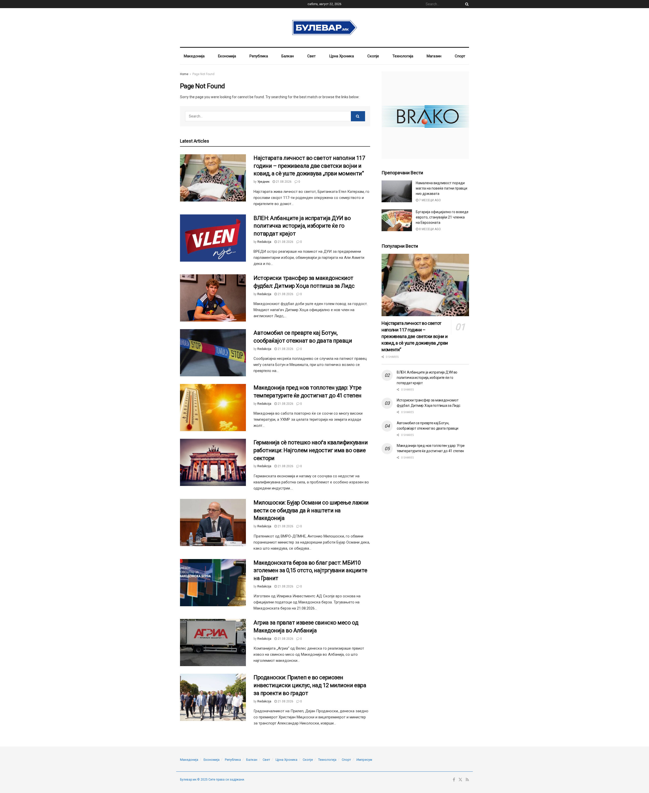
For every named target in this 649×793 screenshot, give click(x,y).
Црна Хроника (341, 56)
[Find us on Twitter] (460, 780)
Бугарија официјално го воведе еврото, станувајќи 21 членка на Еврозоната (442, 217)
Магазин (434, 56)
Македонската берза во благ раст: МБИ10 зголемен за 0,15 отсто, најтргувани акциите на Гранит (310, 571)
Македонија (194, 56)
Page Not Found (203, 74)
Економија (227, 56)
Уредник (263, 181)
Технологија (402, 56)
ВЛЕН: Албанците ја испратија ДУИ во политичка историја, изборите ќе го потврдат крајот (302, 226)
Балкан (287, 56)
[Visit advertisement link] (425, 115)
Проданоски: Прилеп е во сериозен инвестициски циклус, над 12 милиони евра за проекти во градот (310, 685)
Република (258, 56)
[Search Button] (466, 4)
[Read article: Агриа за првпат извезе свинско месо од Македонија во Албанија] (213, 642)
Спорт (460, 56)
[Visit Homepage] (324, 27)
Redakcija (264, 242)
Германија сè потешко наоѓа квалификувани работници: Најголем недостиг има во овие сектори (311, 450)
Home (184, 74)
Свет (311, 56)
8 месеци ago (429, 229)
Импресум (364, 760)
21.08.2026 (283, 181)
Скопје (373, 56)
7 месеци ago (429, 200)
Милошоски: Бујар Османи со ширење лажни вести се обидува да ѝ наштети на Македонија (311, 510)
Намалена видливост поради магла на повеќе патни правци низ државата (441, 188)
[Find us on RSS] (467, 780)
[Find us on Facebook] (454, 780)
